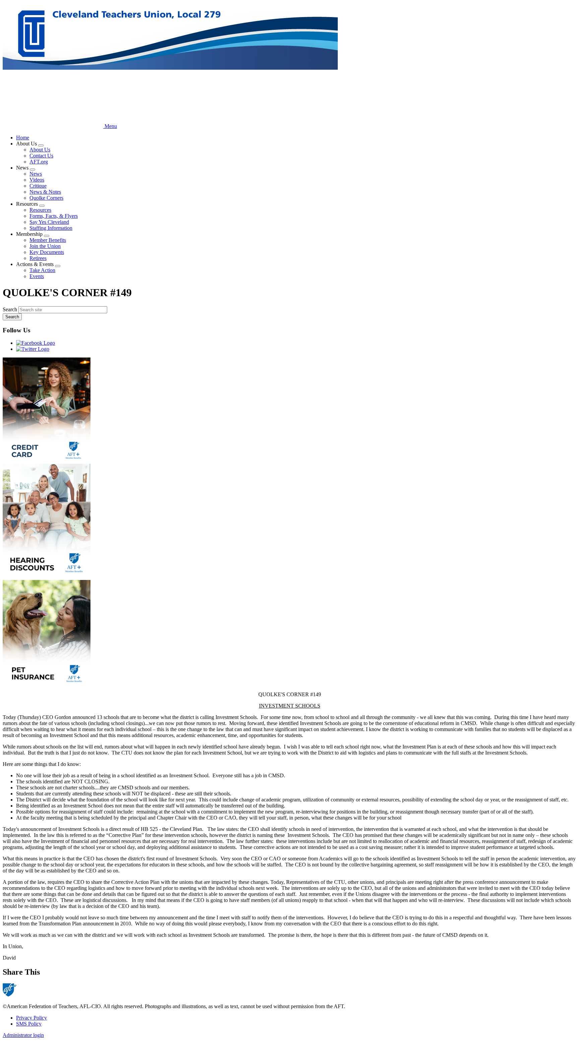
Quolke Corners (46, 198)
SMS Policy (29, 1024)
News (35, 174)
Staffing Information (50, 228)
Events (36, 276)
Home (22, 137)
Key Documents (46, 252)
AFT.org (38, 162)
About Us (39, 149)
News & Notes (45, 192)
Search (10, 309)
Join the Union (45, 246)
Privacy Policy (31, 1018)
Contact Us (41, 155)
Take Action (42, 270)
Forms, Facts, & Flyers (53, 216)
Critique (38, 186)
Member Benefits (47, 240)
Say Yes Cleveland (49, 222)
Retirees (38, 258)
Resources (40, 210)
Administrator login (23, 1035)
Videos (36, 180)
